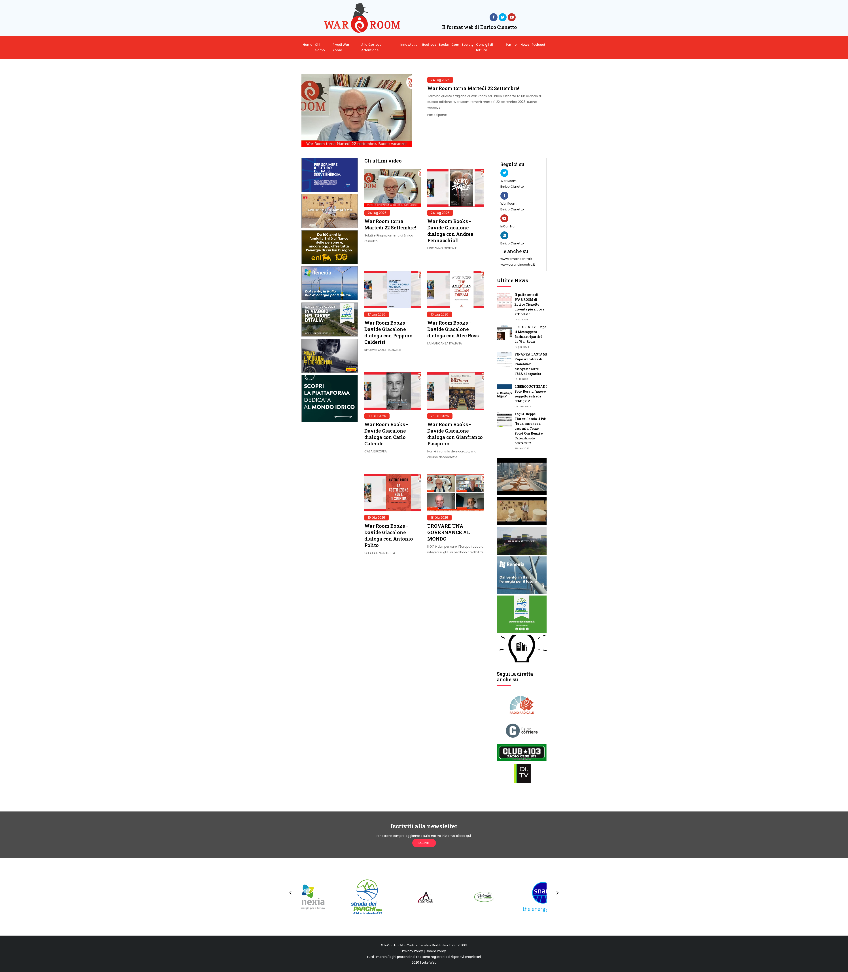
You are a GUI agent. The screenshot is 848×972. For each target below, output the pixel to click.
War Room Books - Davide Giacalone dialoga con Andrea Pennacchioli (450, 231)
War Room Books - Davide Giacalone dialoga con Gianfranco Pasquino (455, 434)
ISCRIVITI (424, 843)
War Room (508, 181)
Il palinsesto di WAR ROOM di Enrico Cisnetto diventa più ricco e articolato (529, 304)
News (525, 44)
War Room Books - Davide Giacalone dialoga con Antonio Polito (388, 535)
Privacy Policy (412, 951)
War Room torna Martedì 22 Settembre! (473, 88)
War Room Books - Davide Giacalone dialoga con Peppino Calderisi (388, 332)
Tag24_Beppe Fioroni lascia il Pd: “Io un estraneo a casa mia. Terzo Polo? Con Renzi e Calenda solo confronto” (530, 428)
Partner (512, 44)
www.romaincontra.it (516, 259)
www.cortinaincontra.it (517, 264)
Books (444, 44)
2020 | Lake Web (424, 962)
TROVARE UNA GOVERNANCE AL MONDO (448, 532)
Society (467, 44)
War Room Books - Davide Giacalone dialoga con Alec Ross (453, 329)
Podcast (538, 44)
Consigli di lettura (484, 47)
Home (307, 44)
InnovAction (410, 44)
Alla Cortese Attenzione (371, 47)
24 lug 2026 (440, 80)
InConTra (507, 226)
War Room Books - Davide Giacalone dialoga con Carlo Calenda (386, 434)
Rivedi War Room (341, 47)
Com (455, 44)
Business (429, 44)
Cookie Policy (436, 951)
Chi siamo (320, 47)
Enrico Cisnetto (512, 186)
